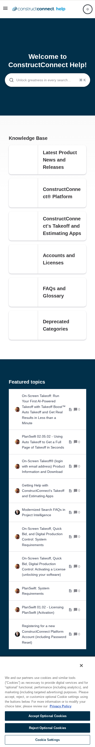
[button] (5, 10)
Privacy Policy (60, 706)
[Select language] (88, 9)
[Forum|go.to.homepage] (38, 9)
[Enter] (9, 80)
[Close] (81, 665)
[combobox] (47, 80)
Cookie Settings (47, 740)
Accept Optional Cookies (47, 716)
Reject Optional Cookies (47, 728)
